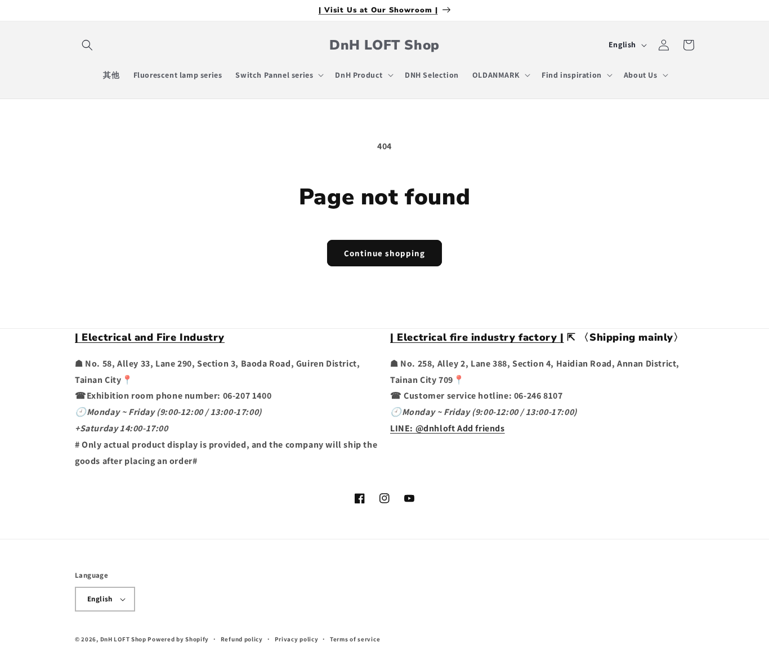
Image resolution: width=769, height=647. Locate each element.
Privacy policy (297, 639)
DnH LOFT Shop (123, 639)
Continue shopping (384, 253)
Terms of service (355, 639)
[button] (87, 45)
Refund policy (242, 639)
